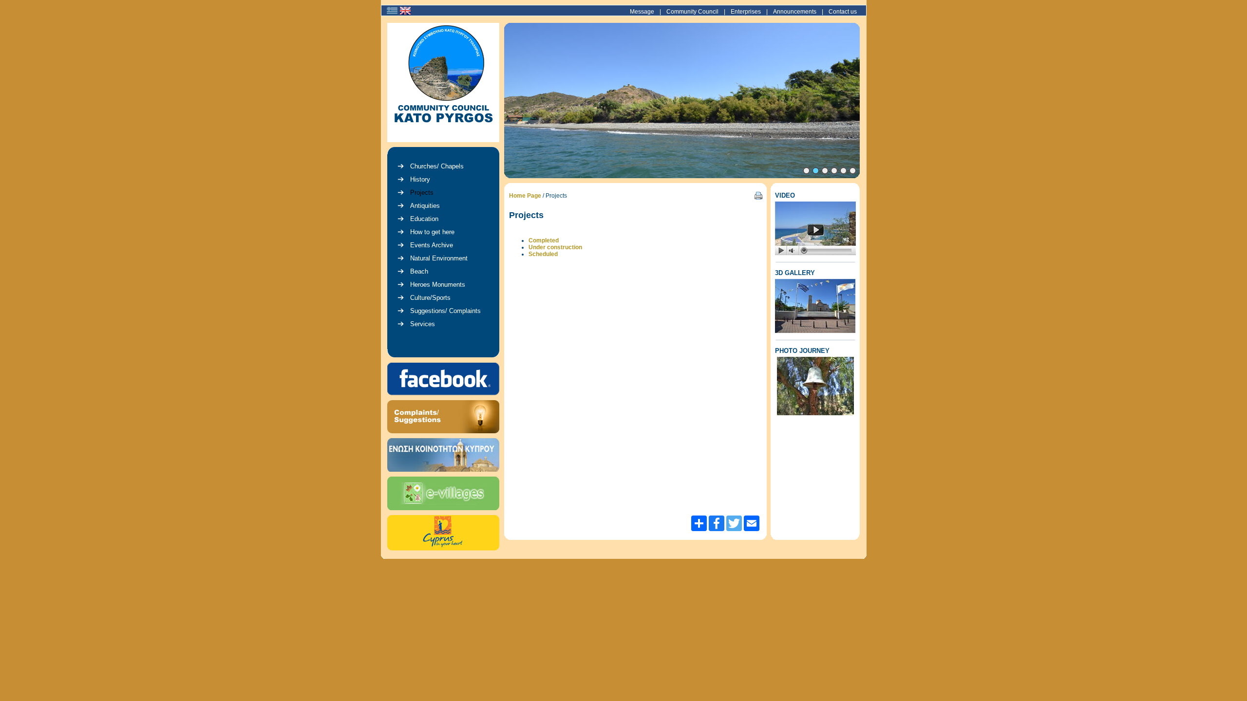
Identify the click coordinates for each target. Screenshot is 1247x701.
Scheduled (543, 254)
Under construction (555, 247)
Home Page (525, 195)
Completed (544, 240)
